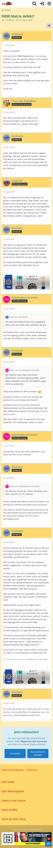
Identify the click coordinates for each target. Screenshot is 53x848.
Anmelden (15, 753)
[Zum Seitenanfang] (48, 844)
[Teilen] (49, 25)
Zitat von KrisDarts (19, 317)
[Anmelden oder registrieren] (42, 3)
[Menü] (49, 4)
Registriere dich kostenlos (34, 741)
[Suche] (34, 4)
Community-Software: (26, 829)
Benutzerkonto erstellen (38, 753)
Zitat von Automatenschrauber (25, 370)
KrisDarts (9, 20)
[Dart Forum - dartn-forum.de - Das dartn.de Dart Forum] (7, 4)
